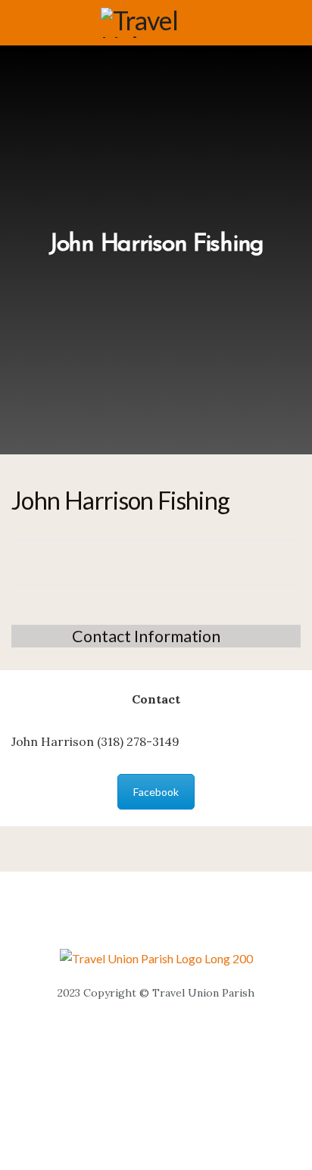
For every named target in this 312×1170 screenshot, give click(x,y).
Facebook (156, 791)
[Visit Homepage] (166, 23)
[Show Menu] (17, 22)
